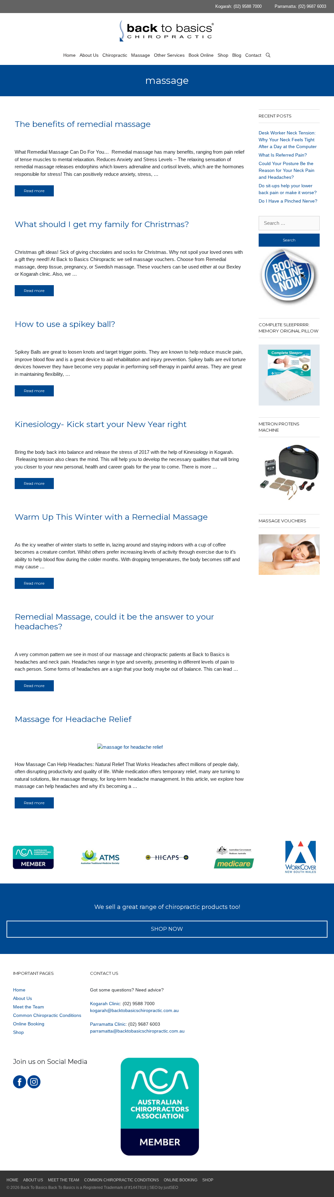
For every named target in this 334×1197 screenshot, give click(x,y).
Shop (223, 55)
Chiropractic (114, 55)
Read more (34, 190)
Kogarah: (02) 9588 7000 (238, 6)
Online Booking (28, 1023)
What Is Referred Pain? (283, 155)
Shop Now (167, 929)
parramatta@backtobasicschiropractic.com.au (137, 1031)
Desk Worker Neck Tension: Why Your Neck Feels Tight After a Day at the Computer (288, 139)
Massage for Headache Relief (73, 719)
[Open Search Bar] (268, 55)
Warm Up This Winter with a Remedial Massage (111, 517)
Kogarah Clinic (105, 1003)
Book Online (201, 55)
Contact (253, 55)
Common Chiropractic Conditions (47, 1015)
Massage (140, 55)
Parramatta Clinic (108, 1024)
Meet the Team (28, 1006)
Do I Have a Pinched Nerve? (288, 201)
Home (69, 55)
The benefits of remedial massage (83, 124)
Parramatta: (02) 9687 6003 (300, 6)
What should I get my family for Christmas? (102, 224)
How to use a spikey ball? (65, 324)
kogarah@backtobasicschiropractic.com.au (134, 1010)
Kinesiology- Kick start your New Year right (101, 424)
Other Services (169, 55)
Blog (236, 55)
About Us (89, 55)
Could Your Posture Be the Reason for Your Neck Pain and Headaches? (286, 170)
